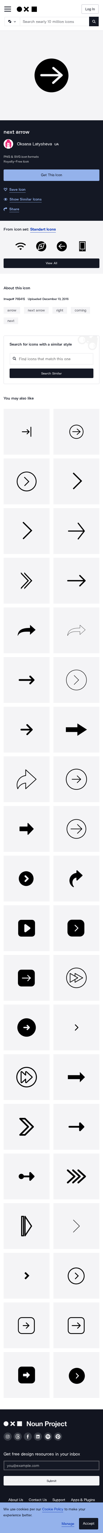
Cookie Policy (52, 1509)
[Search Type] (12, 21)
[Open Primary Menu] (7, 9)
